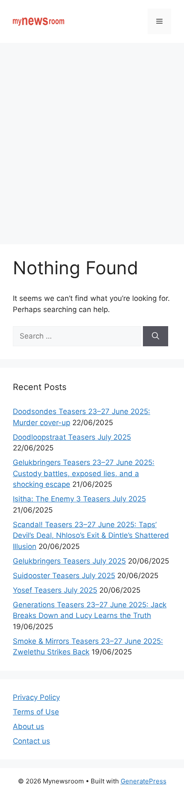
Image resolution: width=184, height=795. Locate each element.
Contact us (31, 741)
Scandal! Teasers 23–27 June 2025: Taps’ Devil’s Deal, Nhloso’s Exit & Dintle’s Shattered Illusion (91, 535)
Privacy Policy (36, 697)
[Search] (155, 336)
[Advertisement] (92, 139)
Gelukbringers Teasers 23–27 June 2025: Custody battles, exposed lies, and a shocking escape (83, 473)
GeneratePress (143, 781)
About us (28, 726)
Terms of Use (36, 712)
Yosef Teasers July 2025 (55, 590)
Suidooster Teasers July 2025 (64, 575)
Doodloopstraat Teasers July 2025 (72, 437)
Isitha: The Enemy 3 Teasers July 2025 (79, 499)
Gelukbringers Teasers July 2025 (69, 561)
